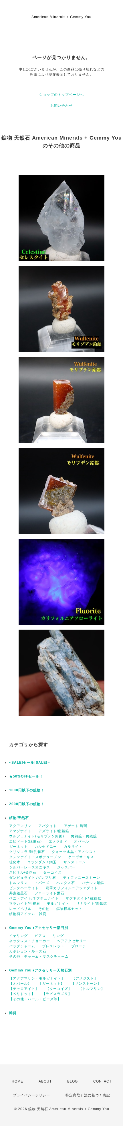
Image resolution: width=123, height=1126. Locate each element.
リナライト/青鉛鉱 (91, 904)
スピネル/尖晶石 (22, 872)
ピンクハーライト (24, 888)
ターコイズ (52, 872)
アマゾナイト (20, 831)
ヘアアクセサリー (72, 941)
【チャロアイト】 (24, 989)
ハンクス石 (65, 883)
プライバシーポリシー (31, 1095)
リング (58, 936)
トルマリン (18, 883)
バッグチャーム (22, 946)
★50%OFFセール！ (26, 776)
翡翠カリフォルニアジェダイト (72, 888)
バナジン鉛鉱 (93, 883)
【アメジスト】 (85, 978)
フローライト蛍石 (49, 893)
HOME (17, 1081)
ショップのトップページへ (61, 95)
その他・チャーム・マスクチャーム (39, 956)
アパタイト (47, 826)
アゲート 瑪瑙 (75, 826)
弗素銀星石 (18, 893)
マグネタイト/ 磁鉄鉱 (83, 898)
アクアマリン (20, 826)
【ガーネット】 (51, 984)
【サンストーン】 (86, 984)
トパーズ (42, 883)
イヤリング (18, 936)
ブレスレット (53, 946)
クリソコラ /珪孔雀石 (27, 852)
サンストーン (75, 862)
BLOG (72, 1081)
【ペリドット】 (22, 994)
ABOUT (45, 1081)
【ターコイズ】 (59, 989)
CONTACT (102, 1081)
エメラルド (58, 841)
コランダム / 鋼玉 (42, 862)
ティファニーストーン (81, 878)
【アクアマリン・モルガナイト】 (37, 978)
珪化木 (14, 862)
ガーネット (18, 847)
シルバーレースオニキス (29, 867)
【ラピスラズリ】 (57, 994)
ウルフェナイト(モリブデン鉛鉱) (36, 836)
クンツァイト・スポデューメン (35, 857)
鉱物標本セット (69, 909)
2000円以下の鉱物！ (26, 804)
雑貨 (13, 1013)
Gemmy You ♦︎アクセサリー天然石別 (40, 970)
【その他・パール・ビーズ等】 (35, 999)
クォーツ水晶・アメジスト (74, 852)
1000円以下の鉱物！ (26, 790)
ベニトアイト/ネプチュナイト (34, 898)
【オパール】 (20, 984)
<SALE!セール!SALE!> (29, 763)
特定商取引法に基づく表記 (88, 1095)
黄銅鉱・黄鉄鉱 (84, 836)
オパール (81, 841)
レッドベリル (20, 909)
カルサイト (73, 847)
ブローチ (78, 946)
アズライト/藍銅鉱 (53, 831)
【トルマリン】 (92, 989)
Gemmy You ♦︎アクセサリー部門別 (38, 928)
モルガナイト (58, 904)
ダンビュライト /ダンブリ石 (32, 878)
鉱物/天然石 (19, 818)
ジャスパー (66, 867)
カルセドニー (46, 847)
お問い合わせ (61, 106)
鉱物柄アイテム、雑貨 (27, 914)
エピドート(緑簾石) (25, 841)
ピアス (40, 936)
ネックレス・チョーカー (29, 941)
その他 (43, 909)
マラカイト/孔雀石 (24, 904)
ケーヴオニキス (81, 857)
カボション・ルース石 (27, 951)
